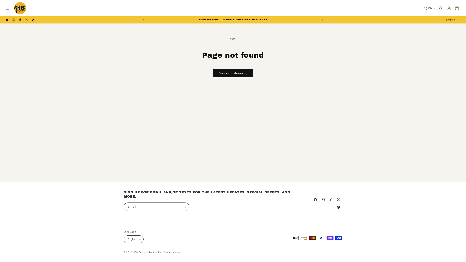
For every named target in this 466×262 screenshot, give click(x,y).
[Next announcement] (323, 19)
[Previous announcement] (143, 19)
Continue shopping (233, 73)
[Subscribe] (185, 207)
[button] (8, 8)
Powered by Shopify (150, 252)
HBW (135, 252)
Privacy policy (172, 252)
